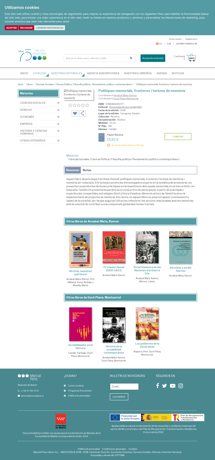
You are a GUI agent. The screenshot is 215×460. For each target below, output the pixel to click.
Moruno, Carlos (147, 281)
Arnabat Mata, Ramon (125, 95)
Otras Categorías (32, 140)
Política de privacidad (79, 395)
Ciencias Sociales (45, 84)
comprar (178, 136)
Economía (27, 117)
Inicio (25, 73)
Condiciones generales (114, 449)
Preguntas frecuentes (80, 390)
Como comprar (76, 385)
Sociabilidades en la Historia (80, 347)
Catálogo (39, 73)
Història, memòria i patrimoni (80, 273)
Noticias (178, 73)
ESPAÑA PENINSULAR (186, 43)
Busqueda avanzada (152, 58)
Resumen (72, 170)
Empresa (26, 124)
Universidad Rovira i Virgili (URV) (125, 107)
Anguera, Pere (140, 351)
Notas (87, 170)
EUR (169, 43)
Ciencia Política (64, 84)
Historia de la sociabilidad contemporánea (114, 349)
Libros (29, 84)
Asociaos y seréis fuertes (180, 269)
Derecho (26, 110)
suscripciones (103, 73)
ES (160, 43)
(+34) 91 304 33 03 (30, 391)
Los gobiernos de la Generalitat (147, 345)
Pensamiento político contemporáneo (112, 84)
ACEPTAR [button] (11, 27)
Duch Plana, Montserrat (126, 98)
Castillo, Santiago (77, 353)
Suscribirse (119, 397)
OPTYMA (119, 455)
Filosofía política (81, 84)
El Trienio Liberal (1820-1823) (114, 269)
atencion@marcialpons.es (32, 396)
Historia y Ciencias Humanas (33, 132)
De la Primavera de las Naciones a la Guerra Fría (147, 270)
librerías (138, 73)
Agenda (161, 73)
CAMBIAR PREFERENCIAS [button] (49, 27)
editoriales (66, 73)
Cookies (133, 449)
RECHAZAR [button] (26, 27)
